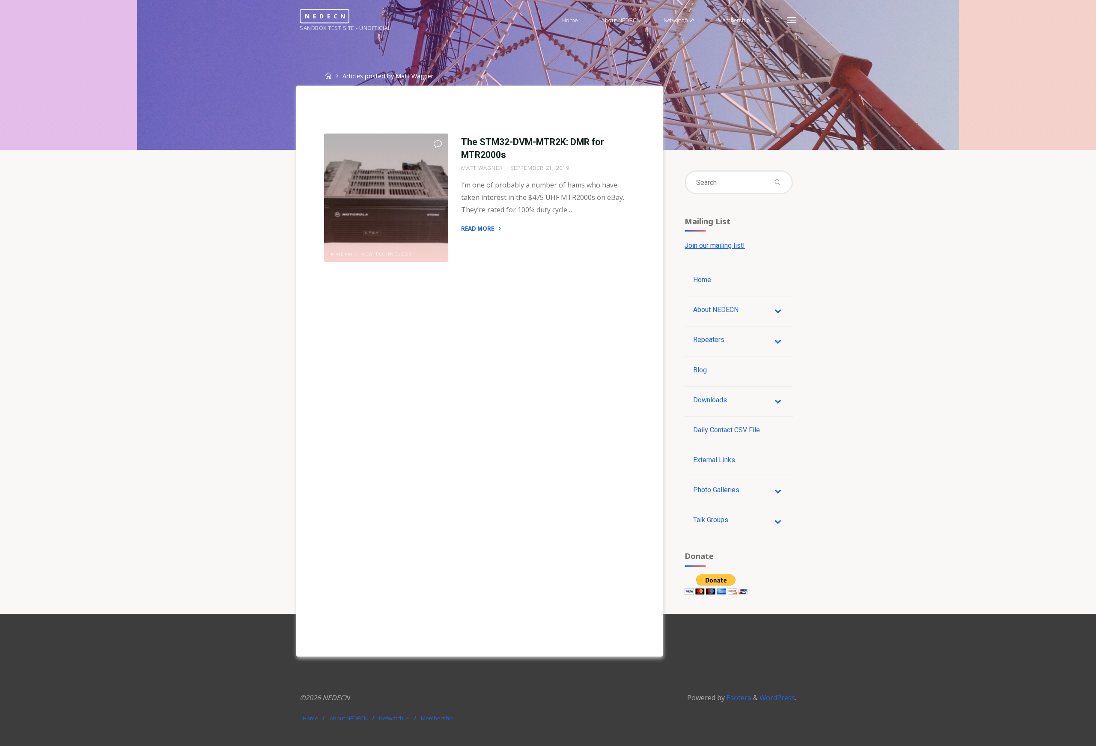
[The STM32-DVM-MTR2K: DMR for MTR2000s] (386, 198)
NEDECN (326, 16)
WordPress (777, 697)
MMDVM (342, 254)
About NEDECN (349, 718)
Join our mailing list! (715, 245)
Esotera (738, 697)
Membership (437, 718)
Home (310, 718)
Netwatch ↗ (394, 718)
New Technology (386, 254)
